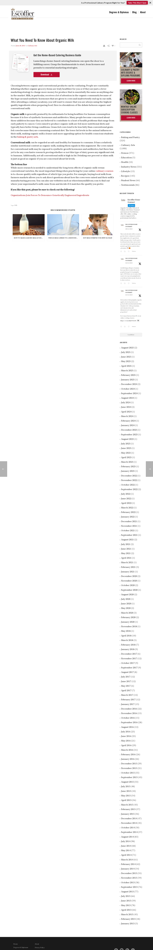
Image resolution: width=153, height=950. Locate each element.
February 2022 (128, 512)
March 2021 (127, 563)
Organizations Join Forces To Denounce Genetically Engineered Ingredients (50, 195)
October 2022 (128, 485)
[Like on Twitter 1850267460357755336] (129, 283)
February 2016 (128, 755)
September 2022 (129, 490)
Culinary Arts (32, 46)
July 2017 (125, 677)
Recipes (125, 176)
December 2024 (129, 384)
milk (15, 205)
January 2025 (127, 380)
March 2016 (127, 750)
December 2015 (129, 764)
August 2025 (127, 348)
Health (124, 162)
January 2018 (127, 649)
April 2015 (126, 800)
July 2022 (125, 494)
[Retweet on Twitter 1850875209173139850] (125, 251)
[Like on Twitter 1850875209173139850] (129, 251)
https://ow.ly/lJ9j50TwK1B (128, 320)
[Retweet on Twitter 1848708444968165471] (125, 326)
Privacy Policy (39, 948)
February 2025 (128, 375)
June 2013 (126, 901)
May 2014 (126, 851)
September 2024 (129, 394)
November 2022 (129, 480)
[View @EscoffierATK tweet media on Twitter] (138, 320)
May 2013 (126, 906)
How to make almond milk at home (29, 238)
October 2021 (128, 531)
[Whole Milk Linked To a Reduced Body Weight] (63, 224)
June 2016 (126, 736)
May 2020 (126, 608)
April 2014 (126, 855)
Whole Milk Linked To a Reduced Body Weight (63, 238)
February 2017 (128, 700)
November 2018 (129, 627)
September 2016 (129, 723)
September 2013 (129, 887)
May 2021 (126, 554)
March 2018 (127, 640)
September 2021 (129, 535)
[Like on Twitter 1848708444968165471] (129, 326)
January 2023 (127, 471)
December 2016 (129, 709)
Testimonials (128, 185)
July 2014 (125, 842)
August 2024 (127, 398)
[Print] (104, 46)
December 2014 (129, 819)
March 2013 (127, 915)
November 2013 (129, 878)
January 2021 (127, 572)
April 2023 (126, 458)
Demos (124, 153)
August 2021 (127, 540)
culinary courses (104, 171)
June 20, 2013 (20, 46)
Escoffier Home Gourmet (131, 225)
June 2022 (126, 499)
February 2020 (128, 618)
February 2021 (128, 567)
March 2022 (127, 508)
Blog (134, 12)
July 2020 (125, 599)
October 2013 (128, 883)
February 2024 (128, 421)
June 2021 (126, 549)
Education (126, 158)
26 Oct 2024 (128, 263)
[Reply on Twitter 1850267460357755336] (121, 283)
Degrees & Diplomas (119, 12)
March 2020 (127, 613)
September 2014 (129, 832)
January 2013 (127, 924)
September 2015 (129, 778)
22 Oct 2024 (128, 295)
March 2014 (127, 860)
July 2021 (125, 544)
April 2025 (126, 366)
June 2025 (126, 357)
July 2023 (125, 444)
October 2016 (128, 718)
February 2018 (128, 645)
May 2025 (126, 361)
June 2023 (126, 448)
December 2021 (129, 522)
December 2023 (129, 430)
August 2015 (127, 782)
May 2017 (126, 686)
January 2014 (127, 869)
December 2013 (129, 873)
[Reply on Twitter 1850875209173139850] (121, 251)
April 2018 (126, 636)
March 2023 (127, 462)
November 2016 (129, 713)
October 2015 (128, 773)
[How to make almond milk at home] (29, 224)
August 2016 (127, 727)
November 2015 (129, 768)
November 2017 (129, 659)
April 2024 (126, 412)
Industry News (128, 167)
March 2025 (127, 371)
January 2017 (127, 704)
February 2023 (128, 467)
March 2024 (127, 416)
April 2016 (126, 746)
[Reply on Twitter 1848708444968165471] (121, 326)
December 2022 (129, 476)
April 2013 (126, 910)
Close (150, 3)
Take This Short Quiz (137, 3)
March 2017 (127, 695)
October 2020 (128, 585)
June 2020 (126, 604)
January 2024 (127, 426)
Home (15, 944)
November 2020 (129, 581)
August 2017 (127, 672)
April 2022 (126, 503)
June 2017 (126, 682)
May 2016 (126, 741)
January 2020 (127, 622)
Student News (128, 181)
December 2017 (129, 654)
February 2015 (128, 809)
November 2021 (129, 526)
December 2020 (129, 576)
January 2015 (127, 814)
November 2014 (129, 823)
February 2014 (128, 864)
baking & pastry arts (27, 137)
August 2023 (127, 439)
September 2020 (129, 590)
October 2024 (128, 389)
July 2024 (125, 403)
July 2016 (125, 732)
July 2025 (125, 352)
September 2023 (129, 435)
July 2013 (125, 896)
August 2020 (127, 595)
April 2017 (126, 691)
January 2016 (127, 759)
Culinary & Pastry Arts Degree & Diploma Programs (130, 73)
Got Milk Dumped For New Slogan (97, 238)
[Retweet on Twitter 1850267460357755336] (125, 283)
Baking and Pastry (130, 138)
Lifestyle (125, 171)
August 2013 (127, 892)
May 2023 (126, 453)
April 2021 (126, 558)
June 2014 (126, 846)
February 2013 (128, 919)
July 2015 (125, 787)
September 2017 (129, 668)
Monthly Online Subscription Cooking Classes (129, 110)
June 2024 (126, 407)
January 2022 (127, 517)
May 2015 (126, 796)
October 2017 (128, 663)
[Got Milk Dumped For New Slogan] (98, 224)
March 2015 (127, 805)
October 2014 (128, 828)
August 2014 (127, 837)
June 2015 (126, 791)
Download (45, 74)
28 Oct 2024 (128, 229)
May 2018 (126, 631)
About (143, 12)
